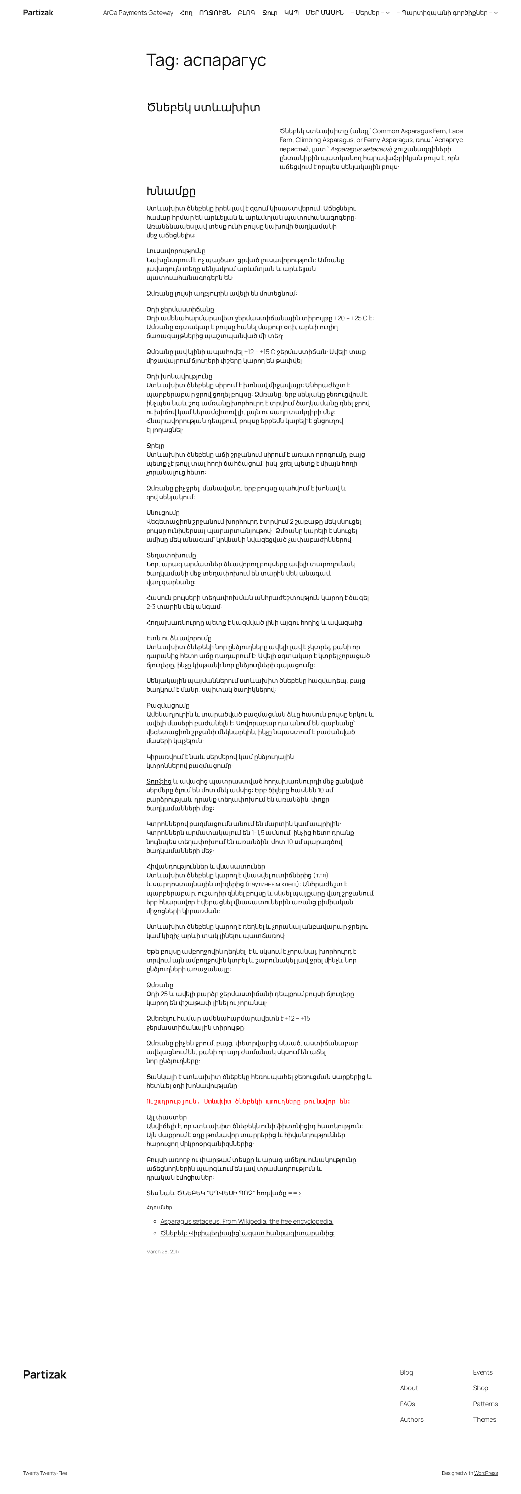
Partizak (38, 12)
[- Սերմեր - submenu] (388, 13)
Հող (186, 12)
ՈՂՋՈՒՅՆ (215, 12)
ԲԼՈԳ (247, 12)
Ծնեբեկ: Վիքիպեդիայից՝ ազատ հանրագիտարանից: (248, 1233)
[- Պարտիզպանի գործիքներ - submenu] (496, 13)
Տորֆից (159, 781)
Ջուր (270, 12)
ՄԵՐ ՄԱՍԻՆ (325, 12)
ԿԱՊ (291, 12)
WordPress (486, 1473)
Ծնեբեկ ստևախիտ (203, 107)
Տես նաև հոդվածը (224, 1193)
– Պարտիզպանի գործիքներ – (445, 12)
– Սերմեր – (368, 12)
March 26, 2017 (163, 1251)
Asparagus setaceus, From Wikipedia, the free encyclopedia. (247, 1221)
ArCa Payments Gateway (138, 12)
